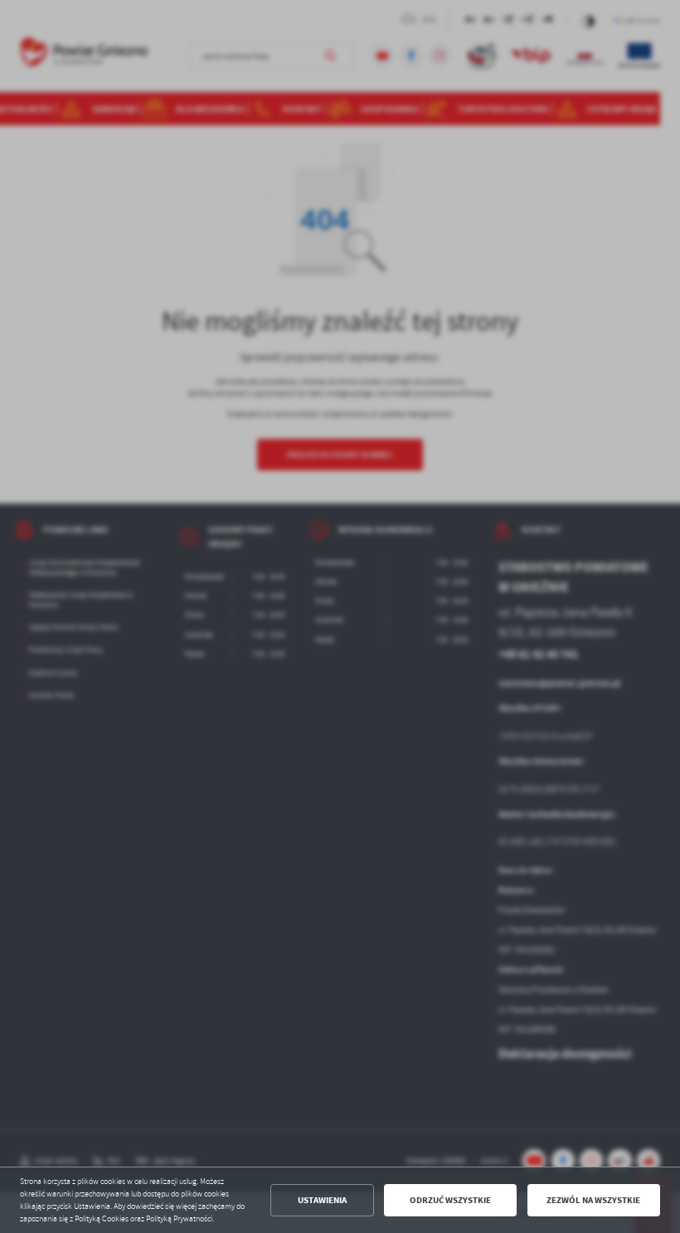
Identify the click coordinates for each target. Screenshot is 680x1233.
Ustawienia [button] (322, 1200)
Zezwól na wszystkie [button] (593, 1200)
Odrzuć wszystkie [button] (450, 1200)
